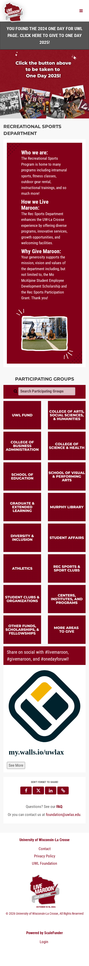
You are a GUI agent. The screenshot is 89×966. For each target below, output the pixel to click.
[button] (63, 790)
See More (16, 765)
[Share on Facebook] (26, 790)
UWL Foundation (44, 863)
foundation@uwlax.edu (63, 814)
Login (44, 941)
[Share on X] (38, 790)
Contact (45, 848)
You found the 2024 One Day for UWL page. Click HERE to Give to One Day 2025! (45, 35)
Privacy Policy (44, 856)
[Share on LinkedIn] (50, 790)
